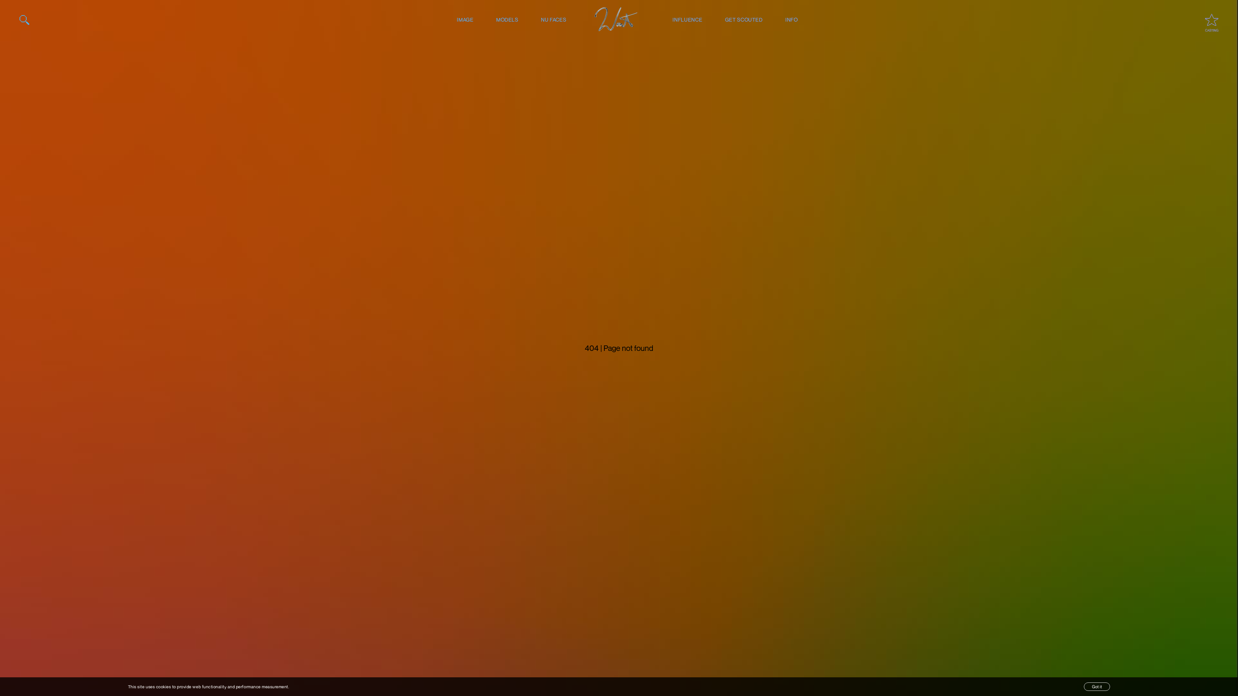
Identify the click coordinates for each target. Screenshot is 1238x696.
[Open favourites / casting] (1211, 20)
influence (687, 19)
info (791, 19)
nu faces (553, 19)
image (465, 19)
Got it (1097, 686)
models (507, 19)
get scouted (744, 19)
